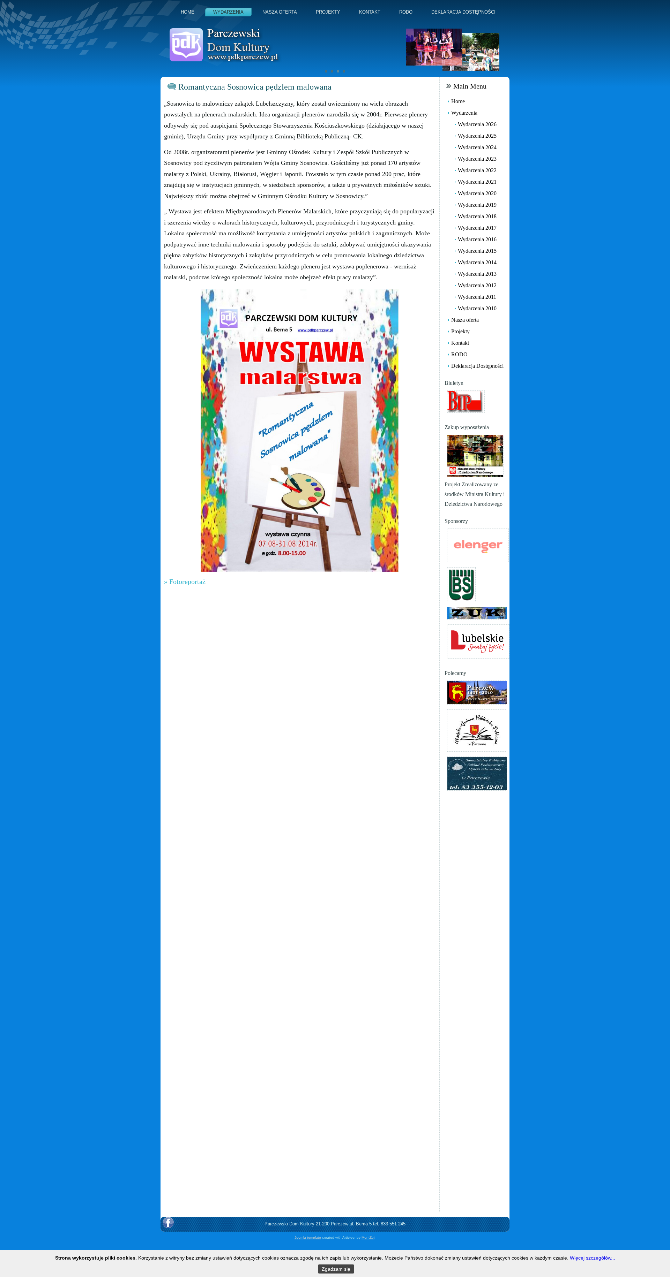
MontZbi (368, 1237)
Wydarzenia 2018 (477, 216)
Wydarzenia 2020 (477, 193)
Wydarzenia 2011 (477, 297)
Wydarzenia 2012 (477, 285)
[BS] (461, 584)
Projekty (328, 12)
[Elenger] (478, 545)
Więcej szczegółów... (592, 1258)
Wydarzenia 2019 (477, 205)
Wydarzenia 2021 (477, 182)
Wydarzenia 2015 (477, 251)
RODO (405, 12)
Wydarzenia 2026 (477, 124)
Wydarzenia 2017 (477, 228)
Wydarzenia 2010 (477, 308)
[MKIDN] (475, 455)
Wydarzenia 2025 (477, 136)
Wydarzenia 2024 (477, 147)
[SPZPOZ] (477, 773)
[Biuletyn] (466, 401)
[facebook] (168, 1222)
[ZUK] (477, 613)
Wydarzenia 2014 (477, 262)
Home (187, 12)
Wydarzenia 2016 (477, 239)
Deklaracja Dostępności (463, 12)
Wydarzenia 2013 (477, 274)
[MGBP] (477, 730)
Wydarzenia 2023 (477, 159)
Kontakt (369, 12)
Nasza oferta (279, 12)
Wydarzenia (228, 12)
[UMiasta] (477, 692)
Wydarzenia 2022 (477, 170)
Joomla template (308, 1237)
